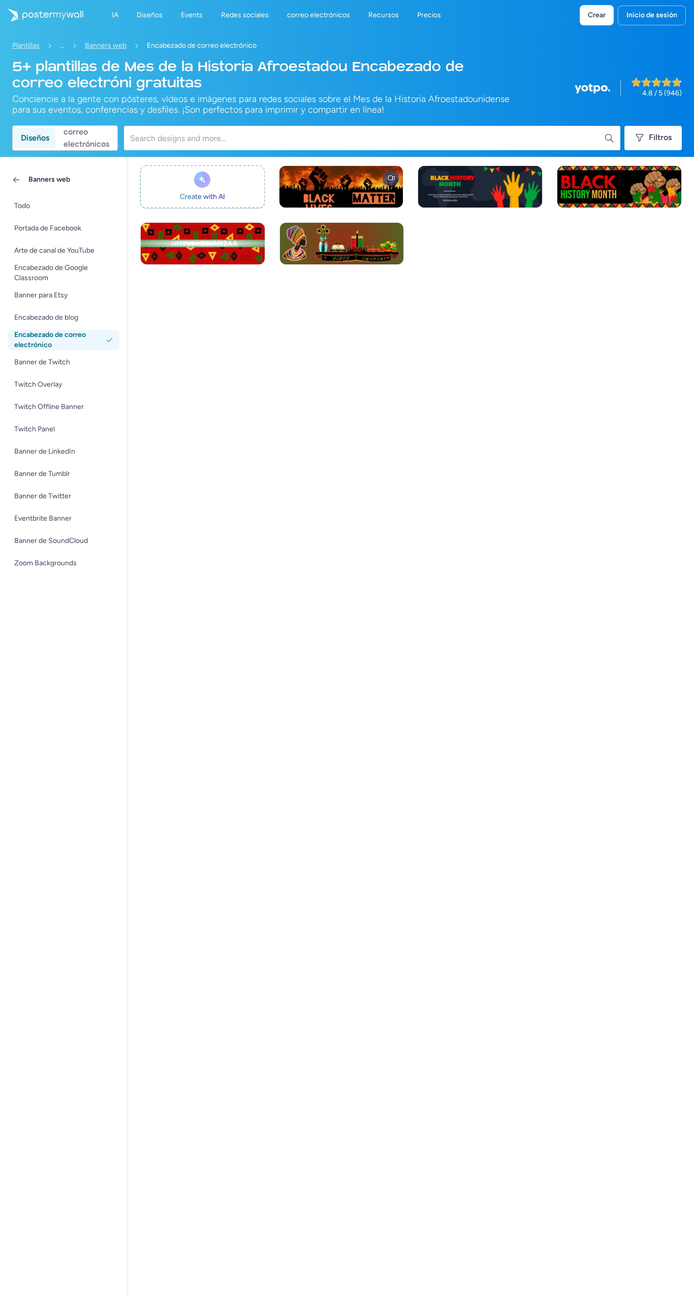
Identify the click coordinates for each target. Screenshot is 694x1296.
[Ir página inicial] (41, 15)
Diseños (35, 138)
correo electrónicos (86, 138)
